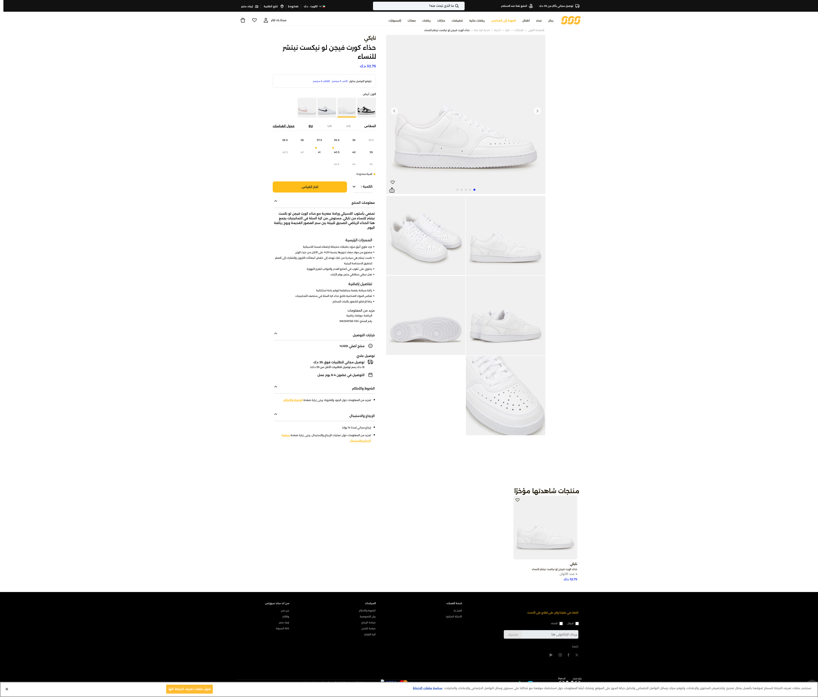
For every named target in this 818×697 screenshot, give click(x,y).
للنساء (554, 623)
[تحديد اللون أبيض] (326, 108)
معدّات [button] (412, 20)
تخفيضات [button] (457, 20)
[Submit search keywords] (461, 6)
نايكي (370, 38)
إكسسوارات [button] (395, 20)
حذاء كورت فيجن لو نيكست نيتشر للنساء (447, 30)
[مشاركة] (392, 190)
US (348, 126)
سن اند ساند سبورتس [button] (277, 603)
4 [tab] (461, 190)
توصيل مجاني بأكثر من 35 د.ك (556, 5)
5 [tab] (457, 190)
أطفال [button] (526, 20)
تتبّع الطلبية (271, 6)
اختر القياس (310, 187)
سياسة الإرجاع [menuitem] (368, 622)
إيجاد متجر (247, 6)
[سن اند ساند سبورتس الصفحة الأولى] (571, 20)
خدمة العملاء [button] (454, 603)
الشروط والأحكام (293, 400)
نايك (507, 30)
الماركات (518, 30)
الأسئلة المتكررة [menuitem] (454, 616)
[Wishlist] (254, 20)
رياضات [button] (426, 20)
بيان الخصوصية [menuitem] (368, 616)
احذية (497, 30)
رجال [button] (550, 20)
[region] (409, 689)
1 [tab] (474, 190)
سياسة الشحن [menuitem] (368, 628)
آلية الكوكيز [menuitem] (370, 634)
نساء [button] (539, 20)
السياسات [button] (370, 603)
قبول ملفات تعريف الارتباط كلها (189, 689)
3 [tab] (466, 190)
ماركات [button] (441, 20)
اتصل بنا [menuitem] (458, 610)
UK (329, 126)
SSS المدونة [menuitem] (282, 628)
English (293, 6)
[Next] (394, 111)
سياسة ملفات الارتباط (427, 688)
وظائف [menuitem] (285, 616)
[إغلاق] (7, 689)
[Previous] (537, 111)
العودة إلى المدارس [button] (503, 20)
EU (311, 126)
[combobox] (419, 6)
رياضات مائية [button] (477, 20)
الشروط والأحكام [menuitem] (367, 610)
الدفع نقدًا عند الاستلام (514, 5)
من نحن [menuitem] (285, 610)
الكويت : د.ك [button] (311, 6)
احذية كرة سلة (482, 30)
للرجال (570, 623)
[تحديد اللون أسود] (366, 108)
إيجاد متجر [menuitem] (284, 622)
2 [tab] (470, 190)
